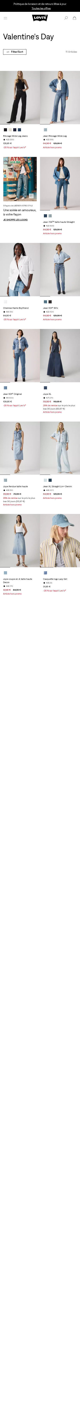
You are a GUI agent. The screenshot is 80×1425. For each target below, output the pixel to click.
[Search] (66, 18)
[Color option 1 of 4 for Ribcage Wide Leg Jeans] (5, 129)
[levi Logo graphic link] (40, 17)
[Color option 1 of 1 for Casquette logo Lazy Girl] (45, 573)
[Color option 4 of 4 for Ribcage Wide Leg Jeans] (19, 129)
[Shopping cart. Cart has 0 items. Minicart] (74, 18)
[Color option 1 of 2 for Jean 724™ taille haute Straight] (45, 215)
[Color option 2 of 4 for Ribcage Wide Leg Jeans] (10, 129)
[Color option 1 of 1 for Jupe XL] (45, 388)
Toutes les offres (41, 8)
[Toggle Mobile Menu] (5, 18)
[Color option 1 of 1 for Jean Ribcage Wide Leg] (45, 129)
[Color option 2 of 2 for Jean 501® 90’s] (50, 301)
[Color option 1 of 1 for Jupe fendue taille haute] (5, 480)
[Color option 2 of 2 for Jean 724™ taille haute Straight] (50, 215)
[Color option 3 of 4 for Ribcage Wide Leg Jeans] (14, 129)
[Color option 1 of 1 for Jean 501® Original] (5, 388)
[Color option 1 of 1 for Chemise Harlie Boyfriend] (5, 301)
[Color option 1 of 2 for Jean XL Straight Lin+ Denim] (45, 480)
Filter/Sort (17, 51)
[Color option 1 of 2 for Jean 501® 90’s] (45, 301)
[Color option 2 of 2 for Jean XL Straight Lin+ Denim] (50, 480)
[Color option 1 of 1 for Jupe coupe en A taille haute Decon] (5, 573)
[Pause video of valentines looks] (31, 196)
